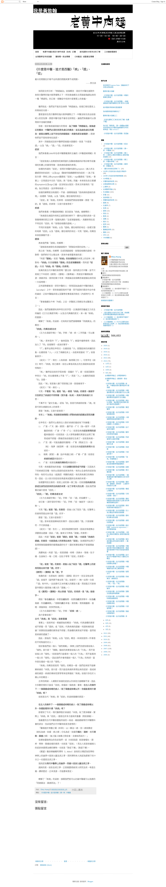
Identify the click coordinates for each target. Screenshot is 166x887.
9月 (106, 373)
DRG (105, 235)
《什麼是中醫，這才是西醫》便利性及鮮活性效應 (117, 516)
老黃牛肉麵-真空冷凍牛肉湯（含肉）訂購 (59, 52)
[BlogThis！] (75, 790)
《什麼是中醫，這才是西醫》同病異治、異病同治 (117, 577)
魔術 (104, 232)
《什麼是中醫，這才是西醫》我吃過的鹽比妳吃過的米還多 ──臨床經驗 (117, 541)
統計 (104, 221)
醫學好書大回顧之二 (110, 115)
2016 (106, 352)
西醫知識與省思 (108, 200)
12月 (107, 363)
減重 (104, 219)
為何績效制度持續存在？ (111, 111)
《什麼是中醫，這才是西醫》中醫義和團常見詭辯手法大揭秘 (117, 396)
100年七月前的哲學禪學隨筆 (113, 176)
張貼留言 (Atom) (46, 865)
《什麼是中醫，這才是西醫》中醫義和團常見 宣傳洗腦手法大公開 (117, 391)
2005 (106, 655)
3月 (106, 629)
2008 (106, 645)
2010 (106, 639)
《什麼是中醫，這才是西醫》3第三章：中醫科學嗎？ (115, 160)
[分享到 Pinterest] (82, 790)
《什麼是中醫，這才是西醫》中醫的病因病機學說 (117, 597)
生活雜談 (106, 192)
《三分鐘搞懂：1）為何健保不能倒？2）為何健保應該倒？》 (116, 318)
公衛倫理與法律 (108, 184)
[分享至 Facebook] (79, 790)
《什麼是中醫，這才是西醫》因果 (117, 467)
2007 (106, 648)
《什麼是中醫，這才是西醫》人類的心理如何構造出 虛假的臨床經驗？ (117, 534)
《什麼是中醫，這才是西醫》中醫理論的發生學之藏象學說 (117, 567)
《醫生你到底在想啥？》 (111, 169)
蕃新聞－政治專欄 (62, 57)
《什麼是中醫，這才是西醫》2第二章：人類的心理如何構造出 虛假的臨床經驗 (116, 155)
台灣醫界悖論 (108, 189)
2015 (106, 355)
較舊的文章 (92, 861)
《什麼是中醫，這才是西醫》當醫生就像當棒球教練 (117, 592)
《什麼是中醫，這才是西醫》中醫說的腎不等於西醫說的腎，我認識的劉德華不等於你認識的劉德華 (117, 549)
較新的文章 (39, 861)
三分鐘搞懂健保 (110, 52)
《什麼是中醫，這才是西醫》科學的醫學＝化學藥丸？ (117, 423)
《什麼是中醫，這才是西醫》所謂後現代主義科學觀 (117, 438)
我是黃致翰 (45, 11)
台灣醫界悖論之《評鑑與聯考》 (116, 375)
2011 (105, 636)
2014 (106, 358)
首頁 (37, 52)
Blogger (90, 881)
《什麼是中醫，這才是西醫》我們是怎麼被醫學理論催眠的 (117, 463)
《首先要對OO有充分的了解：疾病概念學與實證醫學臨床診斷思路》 (116, 313)
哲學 (104, 208)
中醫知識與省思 (108, 181)
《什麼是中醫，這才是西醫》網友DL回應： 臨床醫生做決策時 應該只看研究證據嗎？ (117, 402)
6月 (106, 620)
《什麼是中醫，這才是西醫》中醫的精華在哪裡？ (117, 562)
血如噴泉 (106, 197)
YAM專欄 (106, 238)
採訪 (104, 213)
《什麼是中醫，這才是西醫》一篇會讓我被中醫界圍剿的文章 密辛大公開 (116, 102)
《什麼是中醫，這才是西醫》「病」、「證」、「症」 (115, 582)
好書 (104, 195)
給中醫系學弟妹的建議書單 (112, 107)
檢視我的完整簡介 (107, 300)
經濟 (104, 224)
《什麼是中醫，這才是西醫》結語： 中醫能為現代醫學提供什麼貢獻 (117, 385)
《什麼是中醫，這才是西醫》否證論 (115, 133)
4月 (106, 626)
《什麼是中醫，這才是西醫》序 (116, 616)
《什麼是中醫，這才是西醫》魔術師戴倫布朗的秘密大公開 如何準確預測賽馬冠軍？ (117, 500)
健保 (104, 211)
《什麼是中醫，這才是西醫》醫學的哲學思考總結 (117, 433)
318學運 (106, 178)
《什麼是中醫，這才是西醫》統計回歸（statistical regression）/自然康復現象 (117, 527)
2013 (106, 361)
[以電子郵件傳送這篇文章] (73, 790)
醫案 (104, 227)
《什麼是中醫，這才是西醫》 (113, 310)
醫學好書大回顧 (108, 91)
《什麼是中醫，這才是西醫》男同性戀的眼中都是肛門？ (117, 506)
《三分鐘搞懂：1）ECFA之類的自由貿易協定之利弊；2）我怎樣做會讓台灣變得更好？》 (116, 323)
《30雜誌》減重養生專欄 (84, 57)
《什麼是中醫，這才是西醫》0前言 (115, 144)
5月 (106, 623)
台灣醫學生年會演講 (43, 57)
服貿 (104, 203)
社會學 (105, 205)
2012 (106, 633)
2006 (106, 652)
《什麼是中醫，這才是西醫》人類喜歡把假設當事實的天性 (117, 418)
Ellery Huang (116, 257)
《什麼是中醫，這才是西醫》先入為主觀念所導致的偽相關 (117, 511)
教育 (104, 216)
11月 (107, 367)
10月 (107, 370)
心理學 (105, 187)
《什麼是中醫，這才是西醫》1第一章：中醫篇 (56, 792)
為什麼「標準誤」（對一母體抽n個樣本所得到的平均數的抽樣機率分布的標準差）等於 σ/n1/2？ (116, 127)
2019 (106, 348)
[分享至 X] (77, 790)
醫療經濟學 (107, 229)
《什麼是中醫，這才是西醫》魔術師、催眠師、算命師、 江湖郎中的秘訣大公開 (117, 484)
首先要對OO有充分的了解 (90, 52)
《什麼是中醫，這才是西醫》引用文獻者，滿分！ (117, 494)
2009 (106, 642)
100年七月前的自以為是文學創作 (114, 171)
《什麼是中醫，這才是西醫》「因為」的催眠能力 (116, 458)
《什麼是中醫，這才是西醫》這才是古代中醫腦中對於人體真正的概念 (117, 557)
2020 (106, 345)
